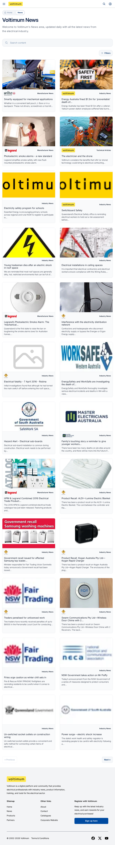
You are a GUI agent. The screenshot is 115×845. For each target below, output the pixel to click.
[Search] (104, 3)
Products (11, 815)
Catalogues (46, 815)
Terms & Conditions (40, 838)
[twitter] (100, 838)
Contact (44, 811)
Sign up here (91, 821)
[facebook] (93, 838)
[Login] (110, 3)
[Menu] (4, 4)
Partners (10, 820)
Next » (107, 759)
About (43, 807)
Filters (107, 53)
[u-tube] (106, 838)
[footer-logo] (57, 779)
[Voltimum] (15, 4)
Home (9, 807)
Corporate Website (49, 820)
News (9, 811)
